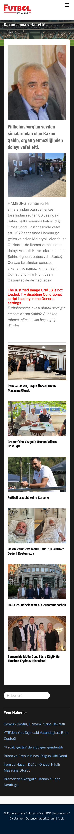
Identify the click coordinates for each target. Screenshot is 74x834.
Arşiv (61, 818)
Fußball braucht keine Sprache (28, 497)
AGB (48, 813)
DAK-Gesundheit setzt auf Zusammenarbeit (37, 605)
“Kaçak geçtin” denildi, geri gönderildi (33, 747)
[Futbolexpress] (17, 12)
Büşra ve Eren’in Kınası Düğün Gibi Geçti (35, 756)
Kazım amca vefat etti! (24, 24)
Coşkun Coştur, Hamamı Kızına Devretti (34, 724)
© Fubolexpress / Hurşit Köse (23, 813)
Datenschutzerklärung (41, 818)
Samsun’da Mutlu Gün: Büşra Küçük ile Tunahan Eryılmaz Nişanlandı (33, 658)
